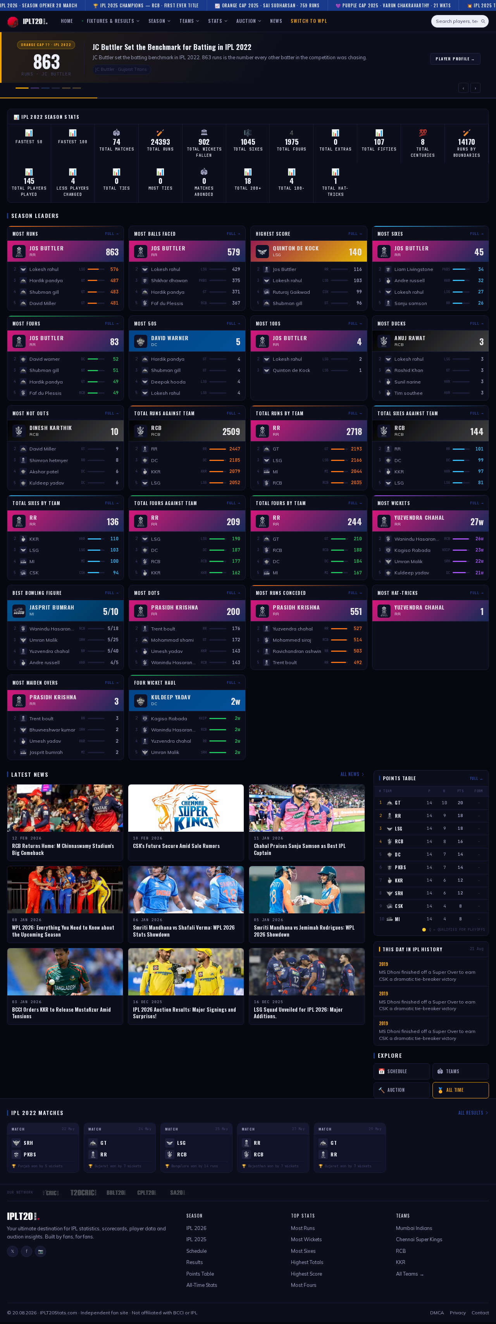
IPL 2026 (196, 1228)
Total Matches (116, 149)
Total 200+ (247, 188)
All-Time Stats (201, 1285)
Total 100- (291, 188)
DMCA (437, 1312)
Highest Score (306, 1274)
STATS (215, 20)
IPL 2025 (196, 1239)
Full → (112, 233)
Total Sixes (248, 149)
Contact (480, 1312)
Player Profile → (455, 59)
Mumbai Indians (414, 1228)
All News (350, 774)
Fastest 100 (73, 141)
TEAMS (186, 20)
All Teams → (410, 1274)
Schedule (196, 1251)
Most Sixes (303, 1251)
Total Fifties (379, 149)
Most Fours (304, 1285)
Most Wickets (306, 1239)
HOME (67, 20)
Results (194, 1262)
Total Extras (335, 149)
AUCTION (246, 20)
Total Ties (116, 188)
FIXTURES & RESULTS (109, 20)
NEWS (276, 20)
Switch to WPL (309, 20)
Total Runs (160, 149)
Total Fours (291, 149)
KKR (400, 1262)
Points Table (200, 1274)
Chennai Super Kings (419, 1239)
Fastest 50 (29, 141)
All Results (470, 1113)
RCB (401, 1251)
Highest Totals (307, 1262)
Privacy (458, 1312)
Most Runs (303, 1228)
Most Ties (160, 188)
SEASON (157, 20)
